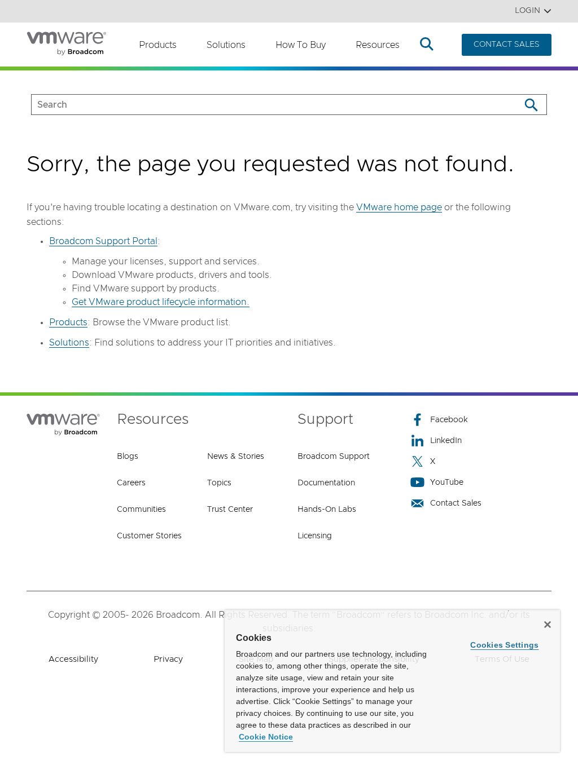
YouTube (446, 482)
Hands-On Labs (326, 510)
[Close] (547, 624)
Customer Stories (149, 536)
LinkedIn (446, 441)
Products (158, 45)
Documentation (326, 483)
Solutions (226, 45)
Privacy (168, 659)
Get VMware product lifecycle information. (160, 302)
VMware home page (399, 207)
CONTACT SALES (507, 44)
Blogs (127, 457)
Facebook (449, 420)
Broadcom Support (333, 457)
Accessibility (73, 659)
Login (527, 11)
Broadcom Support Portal (103, 241)
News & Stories (235, 457)
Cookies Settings (504, 644)
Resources (378, 45)
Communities (141, 510)
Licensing (314, 536)
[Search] (530, 104)
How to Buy (300, 45)
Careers (131, 483)
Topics (219, 483)
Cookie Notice (266, 736)
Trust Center (230, 510)
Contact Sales (455, 503)
